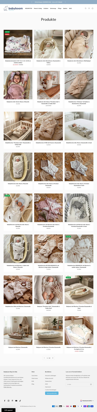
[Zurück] (31, 2)
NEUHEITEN (28, 8)
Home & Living (38, 8)
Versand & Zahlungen (50, 375)
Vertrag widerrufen (52, 393)
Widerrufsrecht (49, 378)
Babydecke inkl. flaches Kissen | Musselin (18, 101)
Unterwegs (53, 8)
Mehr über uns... (8, 387)
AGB (46, 384)
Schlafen (46, 8)
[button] (8, 410)
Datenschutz (48, 381)
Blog (33, 384)
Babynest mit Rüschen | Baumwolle (18, 347)
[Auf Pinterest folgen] (12, 401)
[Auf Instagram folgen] (9, 401)
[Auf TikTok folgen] (20, 401)
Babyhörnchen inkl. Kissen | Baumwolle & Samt (79, 142)
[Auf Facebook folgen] (5, 401)
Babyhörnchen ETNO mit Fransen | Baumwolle (48, 142)
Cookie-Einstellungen (50, 389)
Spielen (65, 8)
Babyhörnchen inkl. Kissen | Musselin (18, 183)
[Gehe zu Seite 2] (53, 358)
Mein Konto (35, 378)
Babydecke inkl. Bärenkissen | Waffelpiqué (79, 61)
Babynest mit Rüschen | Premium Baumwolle (48, 347)
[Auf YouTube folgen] (16, 401)
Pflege (59, 8)
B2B (33, 381)
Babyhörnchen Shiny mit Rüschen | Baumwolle (18, 306)
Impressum (48, 387)
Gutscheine (34, 375)
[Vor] (65, 2)
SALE (70, 8)
